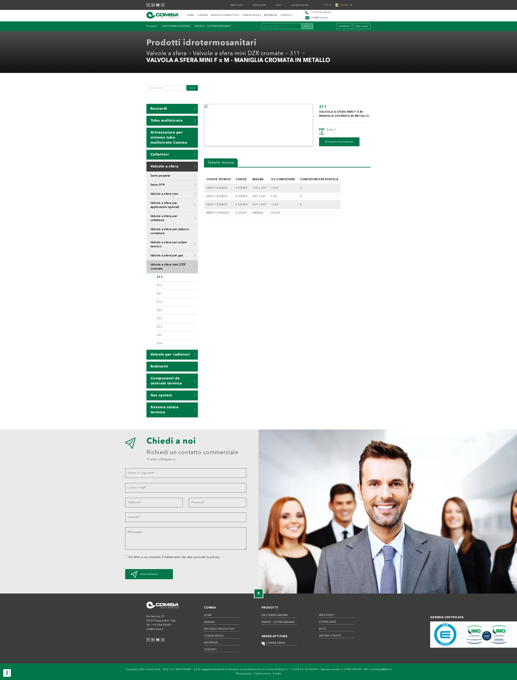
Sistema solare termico (164, 409)
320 (159, 310)
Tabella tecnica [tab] (220, 162)
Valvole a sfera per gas (166, 255)
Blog (279, 5)
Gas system (161, 395)
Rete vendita (362, 26)
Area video (237, 5)
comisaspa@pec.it (381, 669)
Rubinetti (159, 366)
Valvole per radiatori (170, 354)
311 (295, 54)
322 (159, 335)
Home (190, 15)
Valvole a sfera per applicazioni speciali (164, 205)
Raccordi (158, 109)
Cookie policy (262, 674)
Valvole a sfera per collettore (163, 218)
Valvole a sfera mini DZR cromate (238, 54)
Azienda (202, 15)
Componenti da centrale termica (166, 381)
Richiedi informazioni (339, 141)
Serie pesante (160, 175)
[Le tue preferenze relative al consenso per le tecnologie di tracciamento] (7, 673)
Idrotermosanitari (176, 26)
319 (159, 302)
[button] (195, 108)
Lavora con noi (300, 5)
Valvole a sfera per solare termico (168, 244)
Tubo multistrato (166, 120)
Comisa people (251, 15)
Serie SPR (157, 184)
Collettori (159, 154)
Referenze (270, 15)
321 (159, 293)
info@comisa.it (154, 629)
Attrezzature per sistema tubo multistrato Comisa (168, 137)
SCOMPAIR (344, 26)
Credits (277, 674)
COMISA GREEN (275, 643)
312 (159, 285)
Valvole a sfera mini (164, 194)
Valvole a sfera (166, 54)
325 (159, 318)
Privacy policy (243, 674)
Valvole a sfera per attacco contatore (169, 231)
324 (159, 343)
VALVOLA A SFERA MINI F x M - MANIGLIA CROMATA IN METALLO (238, 60)
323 (159, 326)
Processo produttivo (225, 15)
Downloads (259, 5)
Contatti (286, 15)
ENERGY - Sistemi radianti (212, 26)
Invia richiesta (149, 574)
